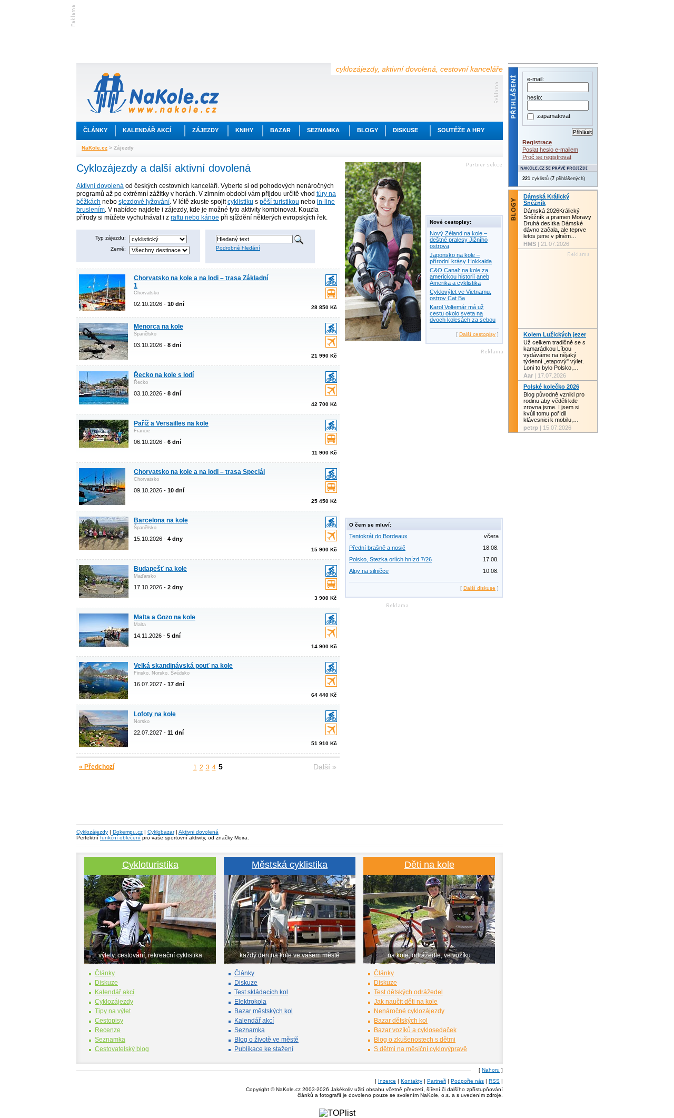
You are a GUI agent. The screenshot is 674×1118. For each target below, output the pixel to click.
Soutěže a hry (461, 130)
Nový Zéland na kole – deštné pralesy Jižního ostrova (459, 239)
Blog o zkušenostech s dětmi (414, 1039)
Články (95, 130)
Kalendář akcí (147, 130)
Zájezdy (205, 130)
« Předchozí (96, 766)
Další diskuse (479, 588)
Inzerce (387, 1081)
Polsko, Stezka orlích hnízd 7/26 (390, 559)
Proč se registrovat (546, 157)
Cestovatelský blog (122, 1049)
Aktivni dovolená (199, 832)
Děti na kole (429, 864)
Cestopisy (109, 1020)
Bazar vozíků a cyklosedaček (415, 1030)
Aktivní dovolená (100, 186)
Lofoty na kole (155, 714)
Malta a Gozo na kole (164, 617)
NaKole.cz (94, 148)
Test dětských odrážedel (408, 992)
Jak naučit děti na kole (406, 1001)
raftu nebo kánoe (195, 217)
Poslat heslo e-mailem (550, 149)
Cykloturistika (150, 864)
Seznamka (323, 130)
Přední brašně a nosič (377, 548)
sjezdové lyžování (144, 201)
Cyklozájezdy (92, 832)
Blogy (367, 130)
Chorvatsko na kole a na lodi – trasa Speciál (199, 472)
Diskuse (405, 130)
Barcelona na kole (161, 520)
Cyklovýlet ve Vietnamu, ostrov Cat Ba (460, 295)
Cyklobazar (160, 832)
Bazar (280, 130)
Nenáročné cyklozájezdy (409, 1011)
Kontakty (411, 1081)
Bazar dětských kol (401, 1020)
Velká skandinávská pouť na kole (183, 665)
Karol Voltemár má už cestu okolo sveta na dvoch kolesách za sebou (462, 313)
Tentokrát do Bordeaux (378, 536)
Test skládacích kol (261, 992)
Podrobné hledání (238, 248)
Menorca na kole (158, 326)
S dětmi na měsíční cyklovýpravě (420, 1049)
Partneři (436, 1081)
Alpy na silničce (369, 571)
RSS (494, 1081)
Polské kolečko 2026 (551, 386)
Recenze (108, 1030)
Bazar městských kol (263, 1011)
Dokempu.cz (128, 832)
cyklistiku (240, 201)
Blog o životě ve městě (266, 1039)
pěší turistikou (279, 201)
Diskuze (106, 982)
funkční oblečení (120, 837)
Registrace (537, 142)
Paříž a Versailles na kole (171, 423)
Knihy (244, 130)
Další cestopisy (477, 334)
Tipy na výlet (113, 1011)
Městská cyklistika (290, 864)
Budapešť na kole (160, 568)
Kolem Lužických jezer (554, 334)
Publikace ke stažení (263, 1049)
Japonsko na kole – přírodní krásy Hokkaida (461, 258)
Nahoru (491, 1070)
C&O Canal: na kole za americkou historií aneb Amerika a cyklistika (459, 276)
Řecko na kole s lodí (164, 375)
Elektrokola (250, 1001)
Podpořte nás (467, 1081)
